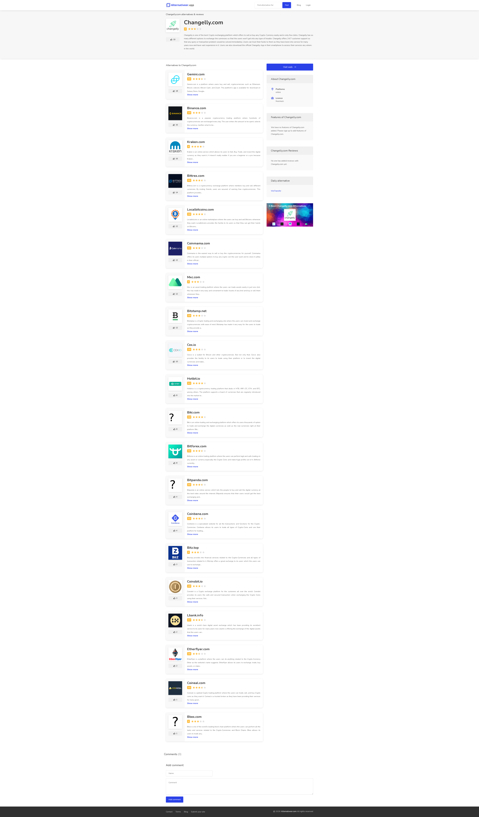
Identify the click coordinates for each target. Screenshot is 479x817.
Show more (192, 94)
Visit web (288, 67)
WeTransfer (276, 191)
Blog (299, 5)
